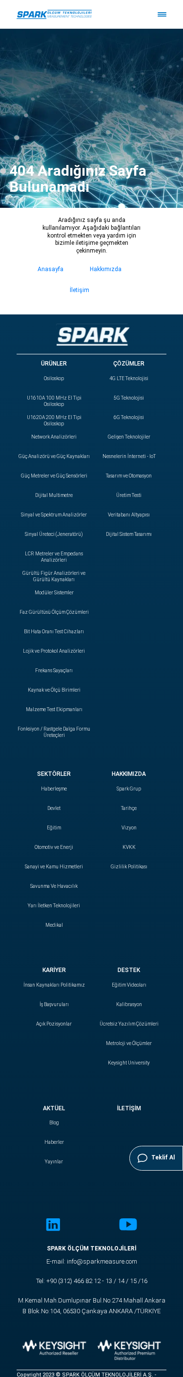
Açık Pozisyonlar (54, 1024)
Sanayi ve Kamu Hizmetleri (54, 866)
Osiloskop (54, 378)
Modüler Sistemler (54, 592)
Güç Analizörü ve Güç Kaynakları (54, 456)
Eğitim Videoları (129, 985)
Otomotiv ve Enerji (54, 847)
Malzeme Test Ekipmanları (54, 709)
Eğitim (54, 827)
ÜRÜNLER (54, 363)
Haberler (54, 1142)
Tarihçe (129, 808)
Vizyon (129, 827)
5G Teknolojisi (129, 398)
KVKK (129, 847)
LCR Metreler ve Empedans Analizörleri (54, 557)
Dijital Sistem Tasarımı (129, 534)
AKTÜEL (54, 1108)
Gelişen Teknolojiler (129, 437)
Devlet (54, 808)
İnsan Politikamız (54, 985)
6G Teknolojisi (129, 417)
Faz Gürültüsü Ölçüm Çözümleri (54, 612)
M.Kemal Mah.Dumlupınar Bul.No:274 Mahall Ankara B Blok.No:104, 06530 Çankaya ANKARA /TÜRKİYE (91, 1306)
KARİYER (54, 970)
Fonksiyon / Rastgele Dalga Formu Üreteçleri (54, 732)
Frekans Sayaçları (54, 670)
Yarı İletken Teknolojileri (54, 905)
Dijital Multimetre (54, 495)
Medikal (54, 925)
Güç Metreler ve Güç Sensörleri (54, 475)
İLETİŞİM (129, 1108)
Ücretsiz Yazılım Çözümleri (129, 1024)
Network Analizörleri (54, 437)
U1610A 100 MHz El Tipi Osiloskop (54, 401)
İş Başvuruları (54, 1004)
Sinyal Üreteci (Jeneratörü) (54, 534)
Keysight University (129, 1062)
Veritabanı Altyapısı (129, 514)
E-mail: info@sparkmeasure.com (91, 1261)
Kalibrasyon (129, 1004)
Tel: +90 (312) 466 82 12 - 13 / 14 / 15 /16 (91, 1281)
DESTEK (129, 970)
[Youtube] (128, 1225)
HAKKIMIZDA (129, 774)
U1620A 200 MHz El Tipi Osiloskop (54, 420)
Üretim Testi (129, 495)
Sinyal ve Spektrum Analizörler (54, 514)
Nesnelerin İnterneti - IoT (129, 456)
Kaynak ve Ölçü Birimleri (54, 690)
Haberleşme (54, 788)
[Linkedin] (53, 1225)
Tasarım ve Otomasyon (129, 475)
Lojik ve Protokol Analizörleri (54, 651)
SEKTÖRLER (54, 774)
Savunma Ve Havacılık (54, 886)
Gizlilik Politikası (129, 866)
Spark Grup (129, 788)
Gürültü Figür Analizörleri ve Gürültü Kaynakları (53, 576)
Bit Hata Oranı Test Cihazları (54, 631)
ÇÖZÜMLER (128, 363)
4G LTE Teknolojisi (128, 378)
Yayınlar (54, 1161)
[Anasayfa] (54, 14)
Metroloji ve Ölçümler (129, 1043)
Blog (54, 1122)
